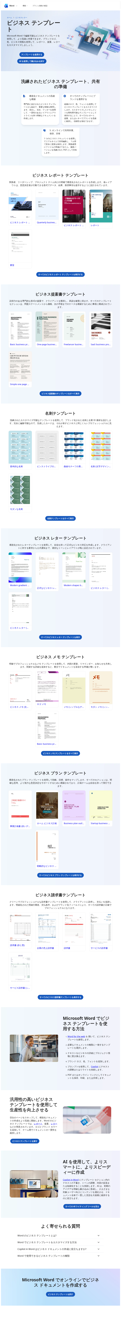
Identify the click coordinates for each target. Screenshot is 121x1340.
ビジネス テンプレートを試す (60, 1294)
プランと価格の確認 (39, 6)
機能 (24, 6)
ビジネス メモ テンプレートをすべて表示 (60, 753)
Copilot (94, 1066)
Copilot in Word (71, 1179)
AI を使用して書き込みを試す (31, 61)
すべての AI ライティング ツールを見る (82, 1206)
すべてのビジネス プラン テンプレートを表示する (60, 875)
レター (54, 1123)
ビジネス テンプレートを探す (24, 1141)
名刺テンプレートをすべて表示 (60, 518)
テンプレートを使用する (31, 54)
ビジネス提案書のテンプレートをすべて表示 (60, 393)
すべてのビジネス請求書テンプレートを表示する (60, 997)
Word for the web (76, 1036)
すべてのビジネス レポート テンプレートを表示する (60, 274)
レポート (38, 1123)
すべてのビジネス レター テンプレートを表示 (60, 637)
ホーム (9, 17)
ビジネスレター (21, 17)
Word (11, 5)
